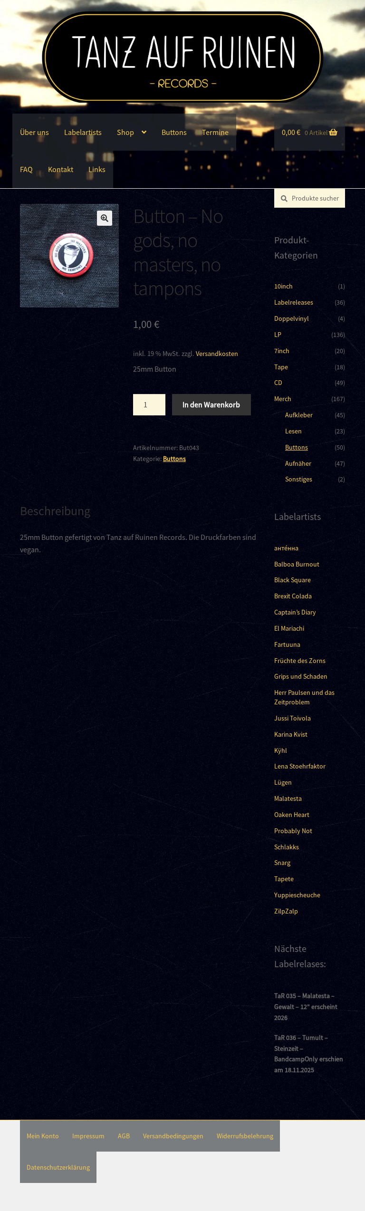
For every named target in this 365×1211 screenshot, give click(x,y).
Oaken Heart (291, 814)
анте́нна (286, 548)
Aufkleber (299, 415)
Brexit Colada (293, 596)
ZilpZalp (286, 911)
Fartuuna (287, 644)
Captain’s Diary (295, 612)
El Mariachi (289, 628)
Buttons (174, 132)
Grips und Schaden (300, 676)
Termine (215, 132)
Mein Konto (43, 1136)
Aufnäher (298, 463)
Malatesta (288, 798)
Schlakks (286, 847)
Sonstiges (298, 479)
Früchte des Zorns (300, 660)
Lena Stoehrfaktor (300, 766)
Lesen (293, 431)
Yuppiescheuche (297, 895)
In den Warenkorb (211, 404)
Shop (125, 132)
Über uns (34, 132)
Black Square (292, 580)
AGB (124, 1136)
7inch (281, 350)
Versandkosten (217, 353)
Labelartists (83, 132)
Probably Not (293, 831)
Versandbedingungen (173, 1136)
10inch (283, 286)
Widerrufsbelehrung (245, 1136)
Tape (281, 367)
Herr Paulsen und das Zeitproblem (304, 697)
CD (278, 382)
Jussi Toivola (292, 718)
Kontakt (60, 169)
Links (97, 169)
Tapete (284, 879)
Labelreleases (293, 302)
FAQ (26, 169)
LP (277, 334)
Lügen (283, 782)
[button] (104, 218)
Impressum (88, 1136)
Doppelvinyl (291, 318)
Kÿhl (280, 750)
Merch (282, 398)
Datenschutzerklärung (58, 1167)
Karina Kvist (290, 734)
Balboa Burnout (296, 564)
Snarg (282, 862)
